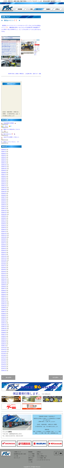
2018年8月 (3, 332)
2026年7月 (3, 151)
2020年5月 (3, 292)
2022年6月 (3, 244)
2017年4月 (3, 363)
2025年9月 (3, 170)
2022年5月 (3, 246)
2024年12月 (4, 187)
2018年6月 (3, 336)
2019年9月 (3, 307)
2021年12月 (4, 256)
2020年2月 (3, 298)
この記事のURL (28, 73)
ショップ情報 (31, 453)
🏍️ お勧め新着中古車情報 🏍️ (9, 123)
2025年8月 (3, 172)
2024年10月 (4, 191)
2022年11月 (4, 235)
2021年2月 (3, 275)
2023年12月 (4, 210)
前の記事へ (8, 377)
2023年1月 (3, 231)
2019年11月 (4, 303)
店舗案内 (48, 9)
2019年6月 (3, 313)
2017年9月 (3, 353)
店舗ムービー (40, 453)
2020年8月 (3, 286)
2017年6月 (3, 359)
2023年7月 (3, 220)
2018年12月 (4, 324)
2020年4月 (3, 294)
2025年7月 (3, 174)
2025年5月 (3, 178)
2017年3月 (3, 364)
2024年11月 (4, 189)
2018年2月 (3, 343)
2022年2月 (3, 252)
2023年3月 (3, 227)
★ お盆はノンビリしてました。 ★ (9, 141)
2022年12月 (4, 233)
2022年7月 (3, 242)
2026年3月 (3, 159)
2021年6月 (3, 267)
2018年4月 (3, 340)
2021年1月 (3, 277)
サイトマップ (17, 457)
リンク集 (16, 455)
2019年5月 (3, 315)
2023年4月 (3, 225)
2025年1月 (3, 185)
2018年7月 (3, 334)
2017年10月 (4, 351)
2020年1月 (3, 300)
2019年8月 (3, 309)
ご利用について (17, 451)
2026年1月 (3, 162)
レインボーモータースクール (43, 459)
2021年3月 (3, 273)
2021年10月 (4, 260)
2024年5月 (3, 201)
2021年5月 (3, 269)
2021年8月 (3, 263)
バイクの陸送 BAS (41, 457)
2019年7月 (3, 311)
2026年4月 (3, 157)
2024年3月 (3, 204)
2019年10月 (4, 305)
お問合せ (57, 9)
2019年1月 (3, 322)
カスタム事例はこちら (42, 455)
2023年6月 (3, 222)
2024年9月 (3, 193)
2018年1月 (3, 345)
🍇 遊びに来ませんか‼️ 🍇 (8, 134)
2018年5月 (3, 338)
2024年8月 (3, 195)
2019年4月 (3, 317)
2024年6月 (3, 199)
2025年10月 (4, 168)
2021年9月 (3, 262)
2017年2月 (3, 366)
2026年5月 (3, 155)
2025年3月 (3, 182)
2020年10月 (4, 283)
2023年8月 (3, 218)
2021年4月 (3, 271)
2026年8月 (3, 149)
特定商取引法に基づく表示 (20, 453)
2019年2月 (3, 321)
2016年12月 (4, 370)
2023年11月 (4, 212)
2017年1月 (3, 368)
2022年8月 (3, 241)
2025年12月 (4, 164)
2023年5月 (3, 223)
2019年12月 (4, 302)
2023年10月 (4, 214)
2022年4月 (3, 248)
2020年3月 (3, 296)
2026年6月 (3, 153)
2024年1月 (3, 208)
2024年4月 (3, 203)
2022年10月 (4, 237)
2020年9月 (3, 284)
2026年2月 (3, 161)
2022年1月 (3, 254)
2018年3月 (3, 342)
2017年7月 (3, 357)
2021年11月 (4, 258)
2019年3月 (3, 319)
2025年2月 (3, 183)
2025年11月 (4, 166)
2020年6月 (3, 290)
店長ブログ (38, 9)
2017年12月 (4, 347)
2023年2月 (3, 229)
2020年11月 (4, 281)
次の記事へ (56, 377)
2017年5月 (3, 361)
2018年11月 (4, 326)
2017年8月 (3, 355)
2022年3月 (3, 250)
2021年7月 (3, 265)
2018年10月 (4, 328)
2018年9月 (3, 330)
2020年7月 (3, 288)
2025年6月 (3, 176)
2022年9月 (3, 239)
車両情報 (20, 9)
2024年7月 (3, 197)
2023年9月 (3, 216)
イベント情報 (29, 9)
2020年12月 (4, 279)
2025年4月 (3, 180)
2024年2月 (3, 206)
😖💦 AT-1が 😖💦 (6, 126)
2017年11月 (4, 349)
